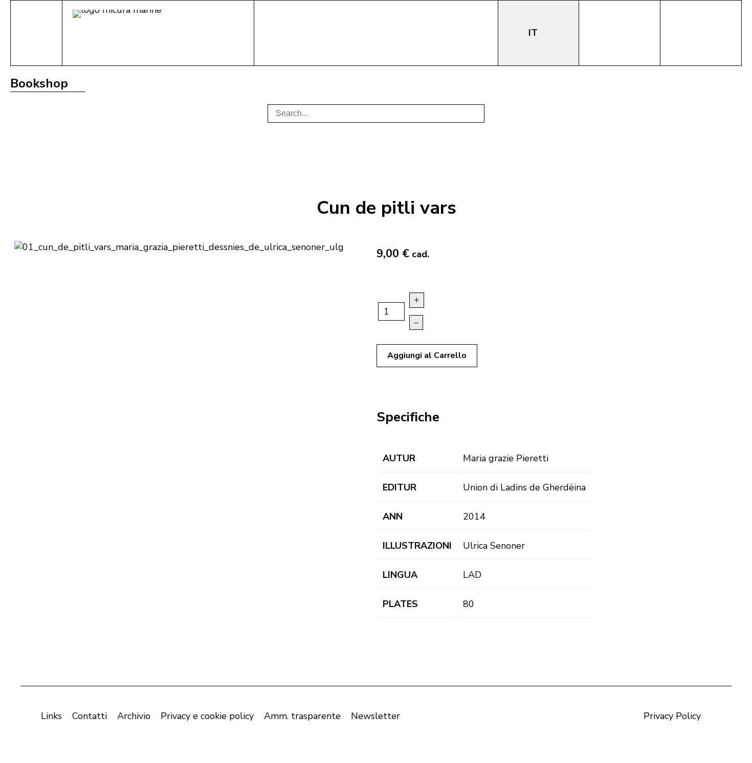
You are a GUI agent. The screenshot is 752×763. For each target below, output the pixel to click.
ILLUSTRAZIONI (417, 546)
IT (534, 33)
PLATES (400, 604)
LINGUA (400, 575)
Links (51, 716)
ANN (393, 516)
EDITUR (399, 487)
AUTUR (399, 458)
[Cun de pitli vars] (179, 246)
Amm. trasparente (302, 716)
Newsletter (375, 716)
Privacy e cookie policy (207, 716)
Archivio (133, 716)
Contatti (89, 716)
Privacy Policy (672, 716)
